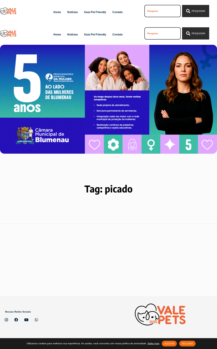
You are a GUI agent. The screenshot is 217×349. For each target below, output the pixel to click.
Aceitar (169, 343)
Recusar (187, 343)
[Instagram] (6, 320)
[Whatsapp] (36, 320)
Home (57, 12)
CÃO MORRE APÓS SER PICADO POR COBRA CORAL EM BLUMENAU (35, 247)
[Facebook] (16, 320)
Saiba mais (153, 343)
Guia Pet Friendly (95, 12)
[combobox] (162, 11)
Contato (117, 12)
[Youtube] (26, 320)
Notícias (72, 12)
